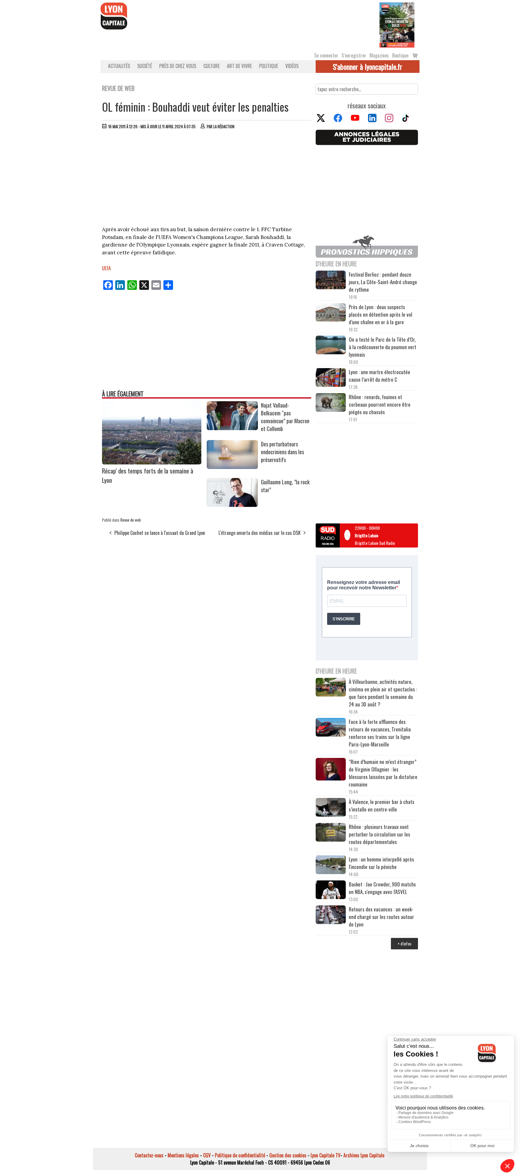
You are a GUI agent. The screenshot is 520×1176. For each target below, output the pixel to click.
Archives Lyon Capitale (363, 1155)
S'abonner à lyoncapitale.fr (367, 66)
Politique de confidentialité (240, 1155)
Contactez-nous (149, 1155)
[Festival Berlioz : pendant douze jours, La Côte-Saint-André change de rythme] (331, 281)
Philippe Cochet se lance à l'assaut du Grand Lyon (159, 532)
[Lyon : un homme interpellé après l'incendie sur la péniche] (331, 865)
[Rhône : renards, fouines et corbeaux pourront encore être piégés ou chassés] (331, 403)
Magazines (379, 55)
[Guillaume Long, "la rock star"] (232, 504)
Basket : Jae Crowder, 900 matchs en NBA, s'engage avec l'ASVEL (382, 887)
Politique (268, 66)
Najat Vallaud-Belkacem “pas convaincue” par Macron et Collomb (285, 417)
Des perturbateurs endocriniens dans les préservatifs (282, 452)
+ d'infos (404, 943)
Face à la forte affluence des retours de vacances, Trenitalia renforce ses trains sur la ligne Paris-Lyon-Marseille (380, 733)
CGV (207, 1155)
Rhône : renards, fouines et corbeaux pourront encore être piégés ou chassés (379, 404)
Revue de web (130, 520)
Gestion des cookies (287, 1155)
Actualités (119, 66)
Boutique (400, 55)
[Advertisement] (206, 179)
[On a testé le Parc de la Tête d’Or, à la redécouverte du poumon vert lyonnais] (331, 346)
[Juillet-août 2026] (396, 24)
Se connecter (326, 55)
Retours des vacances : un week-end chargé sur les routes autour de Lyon (381, 916)
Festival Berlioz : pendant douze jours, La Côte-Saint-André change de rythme (383, 282)
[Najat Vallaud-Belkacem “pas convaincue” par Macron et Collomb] (232, 428)
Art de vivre (239, 66)
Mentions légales (183, 1155)
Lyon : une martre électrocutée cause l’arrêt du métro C (379, 375)
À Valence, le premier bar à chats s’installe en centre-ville (381, 805)
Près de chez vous (177, 66)
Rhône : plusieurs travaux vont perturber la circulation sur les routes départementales (379, 834)
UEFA (106, 268)
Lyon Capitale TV (325, 1155)
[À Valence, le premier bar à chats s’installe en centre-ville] (331, 808)
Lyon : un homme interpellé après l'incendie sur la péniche (381, 862)
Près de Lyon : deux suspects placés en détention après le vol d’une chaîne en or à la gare (380, 314)
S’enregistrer (354, 55)
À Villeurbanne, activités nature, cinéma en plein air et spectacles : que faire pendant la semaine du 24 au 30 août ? (383, 693)
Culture (211, 66)
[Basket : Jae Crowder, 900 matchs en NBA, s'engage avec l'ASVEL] (331, 890)
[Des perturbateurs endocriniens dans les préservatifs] (232, 466)
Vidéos (292, 66)
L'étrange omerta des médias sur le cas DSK (259, 532)
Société (144, 66)
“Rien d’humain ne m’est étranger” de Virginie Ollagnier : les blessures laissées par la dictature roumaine (383, 773)
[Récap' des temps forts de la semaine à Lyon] (151, 462)
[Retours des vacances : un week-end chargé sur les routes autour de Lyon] (331, 915)
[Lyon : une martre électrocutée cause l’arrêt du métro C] (331, 378)
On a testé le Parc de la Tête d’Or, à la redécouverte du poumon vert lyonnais (382, 347)
